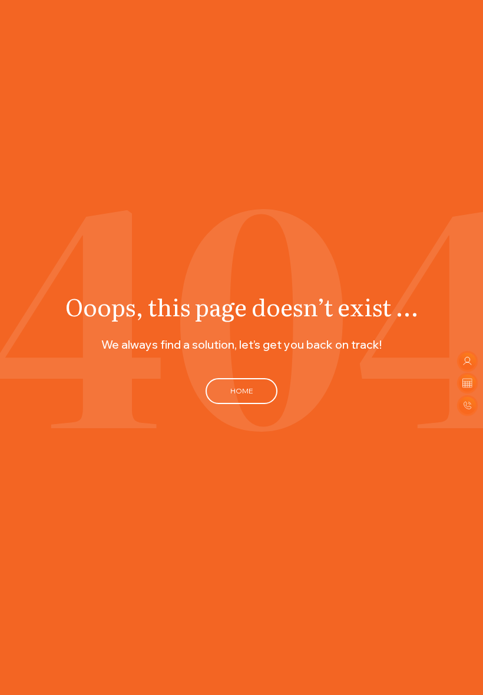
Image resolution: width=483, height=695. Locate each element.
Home (241, 390)
